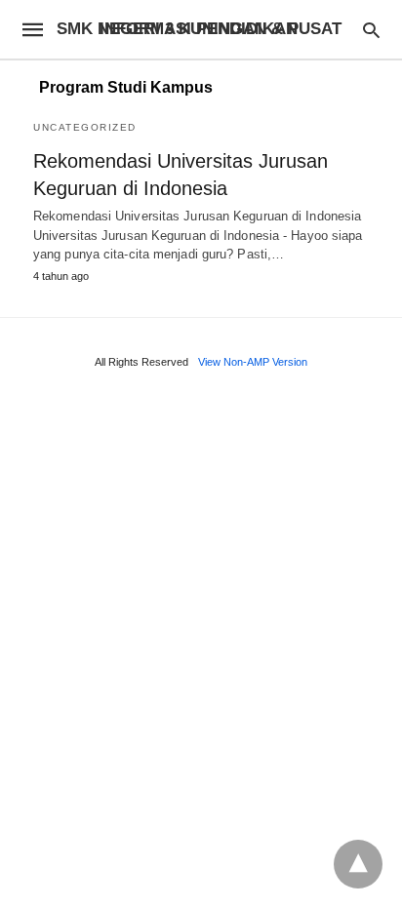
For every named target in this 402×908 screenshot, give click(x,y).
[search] (371, 30)
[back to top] (358, 864)
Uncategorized (85, 127)
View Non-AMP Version (252, 362)
